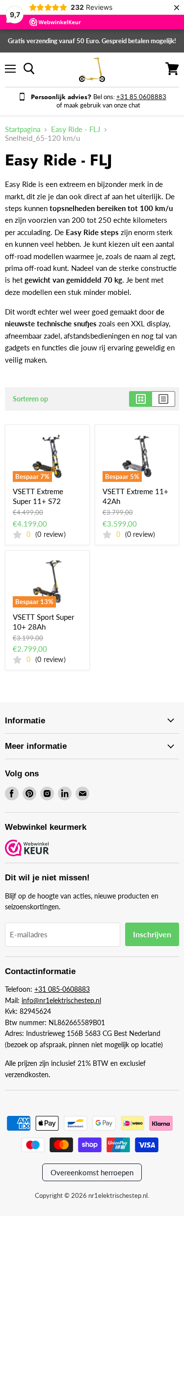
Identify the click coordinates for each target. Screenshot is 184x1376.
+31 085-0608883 (62, 989)
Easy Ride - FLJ (75, 129)
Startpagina (22, 129)
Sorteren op (30, 399)
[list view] (163, 399)
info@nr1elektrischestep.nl (61, 1000)
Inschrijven (152, 934)
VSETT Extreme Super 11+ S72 (38, 496)
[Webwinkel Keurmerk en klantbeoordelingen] (27, 849)
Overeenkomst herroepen (92, 1172)
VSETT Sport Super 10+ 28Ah (43, 621)
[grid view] (140, 399)
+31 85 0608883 (141, 97)
